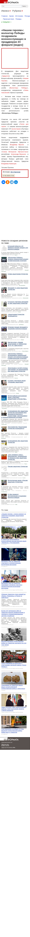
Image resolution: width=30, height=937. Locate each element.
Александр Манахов (18, 154)
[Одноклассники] (8, 182)
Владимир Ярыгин (17, 144)
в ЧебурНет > (6, 22)
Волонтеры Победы (18, 88)
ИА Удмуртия (15, 172)
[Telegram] (12, 182)
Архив (11, 16)
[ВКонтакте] (3, 182)
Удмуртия (5, 76)
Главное (4, 16)
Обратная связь (5, 744)
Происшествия (8, 19)
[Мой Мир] (16, 182)
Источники (19, 16)
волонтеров (16, 129)
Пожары (18, 19)
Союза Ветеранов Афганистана (15, 152)
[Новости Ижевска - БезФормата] (9, 2)
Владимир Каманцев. (9, 163)
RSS (14, 747)
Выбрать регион (5, 745)
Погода (27, 16)
